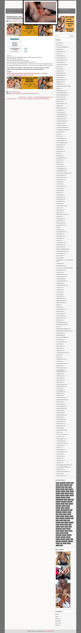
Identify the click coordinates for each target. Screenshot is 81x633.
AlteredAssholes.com (61, 57)
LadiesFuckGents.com (61, 276)
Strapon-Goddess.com (61, 406)
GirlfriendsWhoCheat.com (62, 214)
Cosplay (58, 495)
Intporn (57, 616)
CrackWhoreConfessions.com (63, 129)
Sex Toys (29, 93)
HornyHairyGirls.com (61, 242)
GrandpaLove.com (60, 218)
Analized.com (59, 66)
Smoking (70, 530)
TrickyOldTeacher (60, 454)
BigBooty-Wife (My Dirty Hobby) (63, 86)
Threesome (58, 541)
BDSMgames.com (60, 81)
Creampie (62, 495)
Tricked (58, 543)
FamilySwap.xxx (60, 181)
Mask (57, 518)
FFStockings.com (60, 188)
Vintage (69, 543)
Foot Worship (59, 505)
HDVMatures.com (60, 233)
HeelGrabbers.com (60, 236)
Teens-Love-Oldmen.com (62, 434)
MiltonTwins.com (60, 311)
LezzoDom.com (59, 291)
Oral (62, 522)
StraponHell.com (60, 417)
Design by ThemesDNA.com (48, 631)
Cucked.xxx (59, 134)
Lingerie (62, 516)
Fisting (67, 503)
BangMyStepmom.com (61, 79)
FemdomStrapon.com (61, 186)
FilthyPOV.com (59, 192)
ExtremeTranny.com (60, 166)
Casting (62, 493)
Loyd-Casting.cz (60, 294)
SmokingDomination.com (62, 399)
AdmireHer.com (59, 49)
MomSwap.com (59, 320)
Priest (62, 526)
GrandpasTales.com (60, 223)
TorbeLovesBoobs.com (61, 451)
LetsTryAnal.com (60, 289)
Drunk (69, 499)
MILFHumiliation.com (61, 309)
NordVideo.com (59, 344)
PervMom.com (59, 361)
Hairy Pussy (67, 507)
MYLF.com (58, 326)
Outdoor (66, 522)
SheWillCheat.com (60, 393)
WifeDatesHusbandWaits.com (63, 471)
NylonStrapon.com (60, 346)
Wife (61, 545)
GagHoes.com (59, 207)
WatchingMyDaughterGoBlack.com (64, 464)
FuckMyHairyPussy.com (61, 205)
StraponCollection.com (61, 408)
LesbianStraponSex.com (62, 285)
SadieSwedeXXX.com (61, 386)
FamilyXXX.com (60, 184)
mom (57, 520)
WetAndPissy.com (60, 469)
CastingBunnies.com (61, 116)
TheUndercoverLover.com (62, 443)
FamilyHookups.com (61, 175)
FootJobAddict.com (60, 199)
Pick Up (62, 524)
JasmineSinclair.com (61, 270)
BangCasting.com (60, 77)
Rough (58, 530)
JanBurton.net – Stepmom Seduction (64, 267)
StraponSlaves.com (60, 425)
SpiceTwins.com (60, 401)
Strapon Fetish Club (64, 9)
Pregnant (58, 526)
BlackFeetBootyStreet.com (62, 94)
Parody (58, 524)
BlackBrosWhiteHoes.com (62, 92)
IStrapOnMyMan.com (61, 265)
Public (70, 526)
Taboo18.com (59, 432)
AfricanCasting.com (60, 51)
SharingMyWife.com (60, 391)
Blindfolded (58, 491)
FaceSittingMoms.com (61, 170)
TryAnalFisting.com (60, 456)
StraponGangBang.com (61, 414)
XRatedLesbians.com (61, 475)
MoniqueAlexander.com (61, 322)
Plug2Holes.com (60, 365)
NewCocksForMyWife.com (62, 337)
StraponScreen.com (60, 423)
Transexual (70, 541)
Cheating (67, 493)
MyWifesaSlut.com (60, 335)
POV (70, 524)
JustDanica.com (60, 272)
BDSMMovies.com (60, 84)
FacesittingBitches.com (61, 168)
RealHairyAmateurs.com (61, 384)
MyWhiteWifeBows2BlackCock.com (64, 330)
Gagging (68, 505)
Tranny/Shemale (64, 541)
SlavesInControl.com (61, 397)
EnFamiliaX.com (60, 164)
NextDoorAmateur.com (61, 341)
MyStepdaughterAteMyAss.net (63, 328)
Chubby (71, 493)
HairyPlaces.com (60, 229)
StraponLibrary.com (60, 421)
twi (61, 543)
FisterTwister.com (60, 194)
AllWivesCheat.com (60, 55)
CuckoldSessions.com (61, 138)
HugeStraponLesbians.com (62, 251)
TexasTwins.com (60, 436)
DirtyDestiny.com (60, 149)
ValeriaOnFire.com (60, 460)
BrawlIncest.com (60, 101)
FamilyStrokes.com (60, 179)
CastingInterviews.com (61, 125)
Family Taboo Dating (22, 9)
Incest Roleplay (59, 257)
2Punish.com (59, 44)
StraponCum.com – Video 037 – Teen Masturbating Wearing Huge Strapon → (36, 97)
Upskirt (65, 543)
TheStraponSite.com (61, 440)
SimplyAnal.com (60, 395)
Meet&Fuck (59, 304)
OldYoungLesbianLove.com (62, 352)
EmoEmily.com (59, 162)
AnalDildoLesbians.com (61, 64)
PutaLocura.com (60, 382)
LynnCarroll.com (60, 296)
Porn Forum (58, 623)
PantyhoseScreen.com (61, 359)
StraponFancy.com (60, 412)
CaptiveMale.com (60, 110)
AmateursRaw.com (60, 62)
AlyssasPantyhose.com (61, 60)
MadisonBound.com (60, 298)
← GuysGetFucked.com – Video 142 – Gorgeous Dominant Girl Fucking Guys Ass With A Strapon (27, 98)
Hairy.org (58, 227)
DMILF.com (59, 153)
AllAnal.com (59, 53)
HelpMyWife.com (60, 238)
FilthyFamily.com (60, 190)
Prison (66, 526)
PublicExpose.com (60, 380)
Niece (65, 520)
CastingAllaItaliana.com (61, 114)
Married (71, 516)
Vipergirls (57, 625)
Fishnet (62, 503)
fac (72, 499)
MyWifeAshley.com (60, 333)
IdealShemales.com (60, 253)
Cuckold (67, 495)
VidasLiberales (59, 462)
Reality (64, 528)
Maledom (67, 516)
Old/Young (58, 522)
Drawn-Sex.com (60, 160)
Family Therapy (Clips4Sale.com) (64, 173)
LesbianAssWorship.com (62, 280)
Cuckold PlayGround (12, 9)
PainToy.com (59, 357)
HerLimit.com (59, 240)
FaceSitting (58, 501)
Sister (66, 530)
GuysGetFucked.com (61, 225)
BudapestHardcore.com (61, 103)
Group (62, 507)
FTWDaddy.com (60, 203)
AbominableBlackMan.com (62, 47)
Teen (37, 93)
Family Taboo (64, 501)
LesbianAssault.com (61, 278)
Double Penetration (59, 499)
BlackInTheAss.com (60, 97)
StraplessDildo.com (60, 404)
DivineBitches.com (60, 151)
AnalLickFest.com (60, 68)
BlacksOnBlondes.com (61, 99)
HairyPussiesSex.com (61, 231)
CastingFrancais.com (61, 123)
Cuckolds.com (59, 136)
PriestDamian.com (60, 375)
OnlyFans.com (59, 354)
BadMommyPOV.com (61, 75)
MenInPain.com (59, 307)
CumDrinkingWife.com (61, 140)
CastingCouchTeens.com (62, 120)
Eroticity (57, 614)
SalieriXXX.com (60, 388)
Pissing (66, 524)
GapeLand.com (59, 212)
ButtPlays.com (59, 105)
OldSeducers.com (60, 350)
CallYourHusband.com (61, 107)
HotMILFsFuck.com (60, 246)
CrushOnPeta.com (60, 131)
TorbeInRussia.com (60, 449)
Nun (68, 520)
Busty (67, 491)
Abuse (58, 482)
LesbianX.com (59, 287)
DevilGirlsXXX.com (60, 144)
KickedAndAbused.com (61, 274)
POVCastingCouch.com (61, 367)
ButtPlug (58, 493)
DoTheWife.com (60, 155)
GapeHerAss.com (60, 210)
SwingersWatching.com (61, 430)
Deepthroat (63, 497)
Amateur (68, 482)
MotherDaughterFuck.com (62, 324)
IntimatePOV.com (60, 263)
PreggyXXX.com (60, 373)
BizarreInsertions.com (61, 90)
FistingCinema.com (60, 197)
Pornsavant (58, 620)
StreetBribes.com (60, 427)
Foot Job (71, 503)
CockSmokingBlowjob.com (62, 127)
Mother (61, 520)
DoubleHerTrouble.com (61, 157)
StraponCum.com (16, 91)
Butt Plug (71, 491)
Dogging (68, 497)
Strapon (33, 93)
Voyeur (58, 545)
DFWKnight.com (60, 147)
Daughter (58, 497)
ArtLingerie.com (60, 71)
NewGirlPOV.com (60, 339)
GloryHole (58, 507)
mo (72, 518)
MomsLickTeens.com (61, 317)
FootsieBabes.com (60, 201)
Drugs (65, 499)
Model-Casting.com (60, 313)
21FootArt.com (59, 42)
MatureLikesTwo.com (61, 302)
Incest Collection (60, 255)
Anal (72, 482)
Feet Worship (70, 501)
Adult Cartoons (63, 482)
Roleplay (68, 528)
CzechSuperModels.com (62, 142)
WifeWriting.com (60, 473)
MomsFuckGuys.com (61, 315)
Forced (64, 505)
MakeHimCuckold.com (61, 300)
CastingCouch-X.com (61, 118)
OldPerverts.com (60, 348)
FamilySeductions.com (61, 177)
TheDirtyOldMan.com (61, 438)
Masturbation (18, 93)
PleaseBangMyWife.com (62, 363)
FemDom (58, 503)
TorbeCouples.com (60, 445)
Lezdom (58, 516)
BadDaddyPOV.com (60, 73)
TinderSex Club (10, 12)
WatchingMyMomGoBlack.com (63, 467)
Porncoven (57, 618)
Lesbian (13, 93)
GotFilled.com (59, 216)
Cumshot (71, 495)
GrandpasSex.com (60, 220)
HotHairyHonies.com (61, 244)
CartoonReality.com (60, 112)
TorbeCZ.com (59, 447)
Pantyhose (24, 93)
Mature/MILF (68, 518)
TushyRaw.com (59, 458)
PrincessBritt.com (60, 377)
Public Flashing (59, 528)
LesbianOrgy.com (60, 283)
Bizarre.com (59, 88)
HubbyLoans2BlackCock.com (63, 249)
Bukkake (63, 491)
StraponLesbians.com (61, 419)
